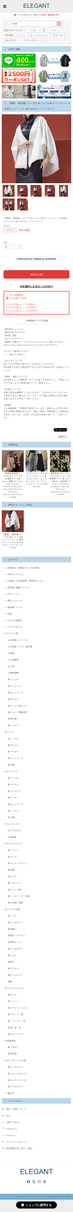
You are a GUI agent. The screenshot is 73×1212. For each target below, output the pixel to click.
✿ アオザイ (13, 1047)
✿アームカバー (15, 975)
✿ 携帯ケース (14, 942)
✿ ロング (12, 856)
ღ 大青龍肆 (13, 659)
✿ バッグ (12, 915)
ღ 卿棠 (11, 653)
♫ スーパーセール (13, 626)
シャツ (22, 35)
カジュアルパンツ (39, 35)
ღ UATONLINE (15, 830)
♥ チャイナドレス (13, 843)
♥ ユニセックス (12, 824)
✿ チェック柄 (14, 889)
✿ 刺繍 (11, 869)
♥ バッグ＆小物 (12, 909)
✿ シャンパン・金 (16, 1020)
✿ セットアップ (15, 692)
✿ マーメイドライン (17, 863)
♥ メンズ (9, 732)
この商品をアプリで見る (36, 320)
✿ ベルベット (14, 883)
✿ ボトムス (13, 699)
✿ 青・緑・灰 (14, 1027)
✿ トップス (13, 679)
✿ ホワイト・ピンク (17, 1007)
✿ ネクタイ (13, 968)
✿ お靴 (11, 764)
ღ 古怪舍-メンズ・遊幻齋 (20, 646)
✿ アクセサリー (15, 922)
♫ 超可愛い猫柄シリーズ (17, 587)
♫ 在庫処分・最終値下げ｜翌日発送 (22, 567)
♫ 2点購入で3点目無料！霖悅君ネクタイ (24, 580)
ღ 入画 (11, 666)
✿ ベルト (12, 955)
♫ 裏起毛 (9, 1093)
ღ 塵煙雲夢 (13, 673)
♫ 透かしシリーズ (13, 600)
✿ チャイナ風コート (17, 705)
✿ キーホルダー (15, 948)
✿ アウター (13, 751)
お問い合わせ (12, 1122)
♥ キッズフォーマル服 (15, 1060)
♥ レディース (11, 771)
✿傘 (10, 981)
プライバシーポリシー (17, 1142)
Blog (8, 1115)
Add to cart (36, 274)
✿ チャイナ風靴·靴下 (18, 712)
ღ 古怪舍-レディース (18, 640)
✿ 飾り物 (12, 718)
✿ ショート (13, 850)
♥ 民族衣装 (10, 1040)
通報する (62, 436)
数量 (5, 242)
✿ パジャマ (13, 725)
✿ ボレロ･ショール (17, 1080)
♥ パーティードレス (14, 988)
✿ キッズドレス (15, 1067)
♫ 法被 (8, 613)
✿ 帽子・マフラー (16, 935)
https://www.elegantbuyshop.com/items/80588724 (30, 345)
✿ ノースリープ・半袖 (18, 896)
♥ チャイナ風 (11, 633)
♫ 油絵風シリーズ (13, 607)
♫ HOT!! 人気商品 (13, 620)
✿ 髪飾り (12, 929)
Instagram (11, 1128)
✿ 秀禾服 (12, 1053)
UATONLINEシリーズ (33, 40)
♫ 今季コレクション (14, 574)
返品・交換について (16, 1109)
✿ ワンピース (14, 686)
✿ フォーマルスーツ (17, 1073)
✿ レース (12, 876)
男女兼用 (9, 35)
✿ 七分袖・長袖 (15, 902)
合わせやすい (11, 40)
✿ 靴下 (11, 961)
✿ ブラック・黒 (15, 1014)
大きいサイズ (59, 35)
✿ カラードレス (15, 1034)
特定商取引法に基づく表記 (19, 1148)
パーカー (33, 30)
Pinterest (10, 1135)
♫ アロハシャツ (12, 594)
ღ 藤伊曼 (12, 837)
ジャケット (55, 30)
